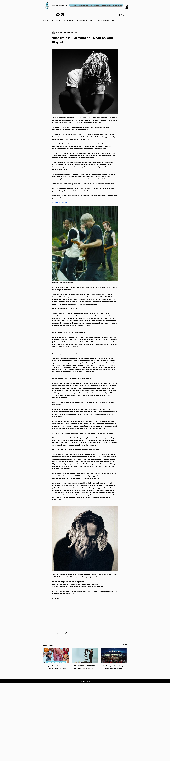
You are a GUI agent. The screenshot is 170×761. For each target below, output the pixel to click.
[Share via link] (66, 633)
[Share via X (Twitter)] (57, 633)
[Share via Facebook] (53, 633)
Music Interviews (68, 20)
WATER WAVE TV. (59, 5)
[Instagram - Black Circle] (62, 14)
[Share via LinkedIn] (62, 633)
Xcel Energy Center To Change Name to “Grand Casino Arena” (113, 667)
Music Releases (56, 20)
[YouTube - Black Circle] (58, 14)
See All (125, 645)
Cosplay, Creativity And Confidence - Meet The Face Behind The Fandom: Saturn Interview (55, 667)
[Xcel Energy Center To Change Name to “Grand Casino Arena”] (114, 655)
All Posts (45, 20)
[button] (126, 7)
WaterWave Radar (82, 20)
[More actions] (117, 33)
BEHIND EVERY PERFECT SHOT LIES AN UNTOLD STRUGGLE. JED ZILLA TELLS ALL (84, 667)
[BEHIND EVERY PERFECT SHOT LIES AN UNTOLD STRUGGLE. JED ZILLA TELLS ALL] (85, 655)
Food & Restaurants (103, 20)
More (113, 20)
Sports (92, 20)
